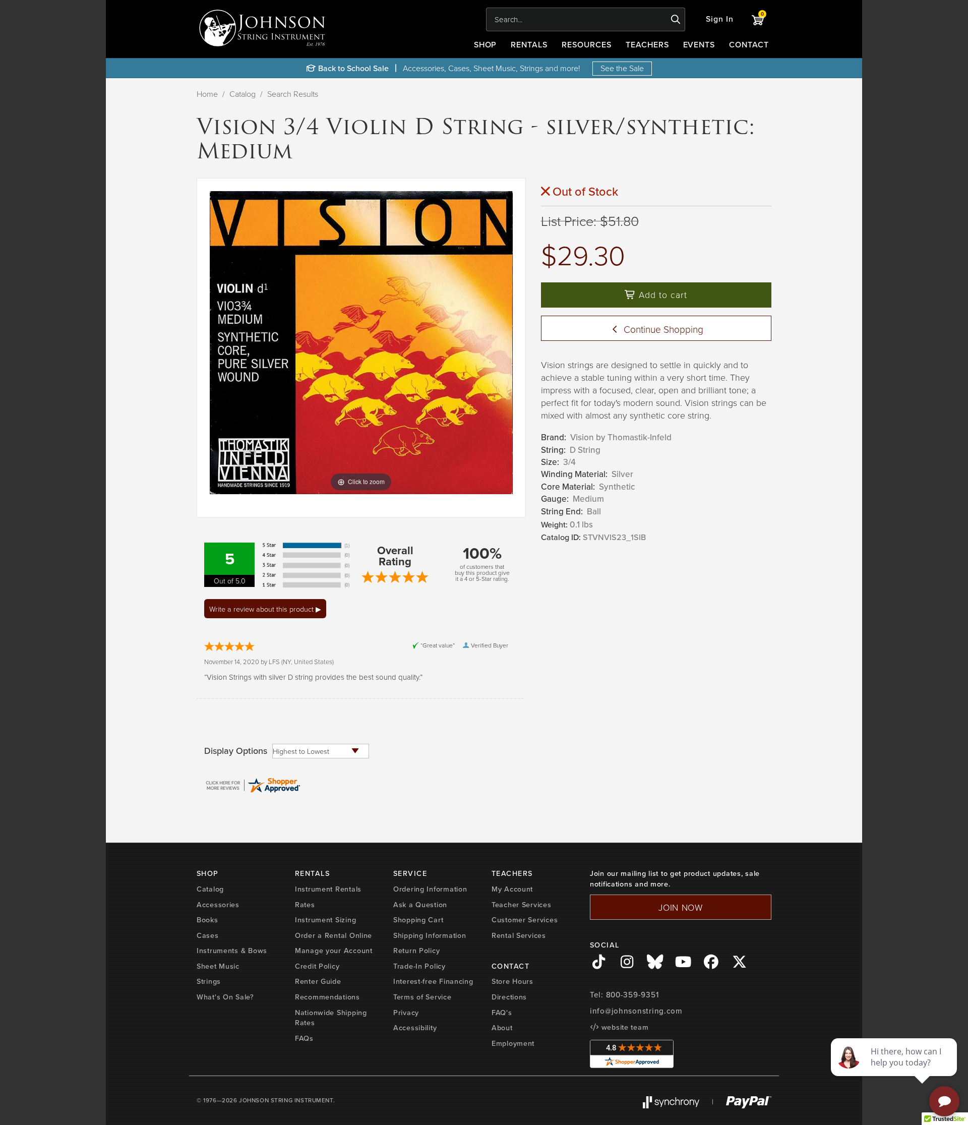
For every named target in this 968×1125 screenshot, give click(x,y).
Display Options (235, 750)
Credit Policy (317, 966)
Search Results (292, 93)
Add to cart (661, 294)
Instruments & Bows (232, 950)
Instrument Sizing (325, 919)
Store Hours (512, 981)
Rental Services (519, 935)
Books (207, 919)
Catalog (242, 93)
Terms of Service (422, 996)
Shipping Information (429, 935)
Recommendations (327, 996)
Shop (485, 44)
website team (623, 1027)
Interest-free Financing (433, 981)
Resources (587, 44)
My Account (512, 889)
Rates (305, 904)
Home (207, 93)
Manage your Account (334, 950)
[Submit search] (676, 19)
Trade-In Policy (419, 966)
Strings (209, 981)
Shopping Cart (418, 919)
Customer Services (525, 919)
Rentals (529, 44)
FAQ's (502, 1012)
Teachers (647, 44)
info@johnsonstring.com (636, 1011)
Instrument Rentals (328, 889)
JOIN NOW (680, 907)
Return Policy (416, 950)
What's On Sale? (225, 996)
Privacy (406, 1012)
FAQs (304, 1038)
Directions (509, 996)
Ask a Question (420, 904)
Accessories (218, 904)
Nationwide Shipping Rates (331, 1018)
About (502, 1027)
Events (699, 44)
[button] (720, 19)
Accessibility (415, 1027)
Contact (749, 44)
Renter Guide (318, 981)
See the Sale (622, 68)
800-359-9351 (632, 994)
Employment (513, 1043)
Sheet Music (218, 966)
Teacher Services (522, 904)
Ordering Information (430, 889)
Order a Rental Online (333, 935)
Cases (208, 935)
